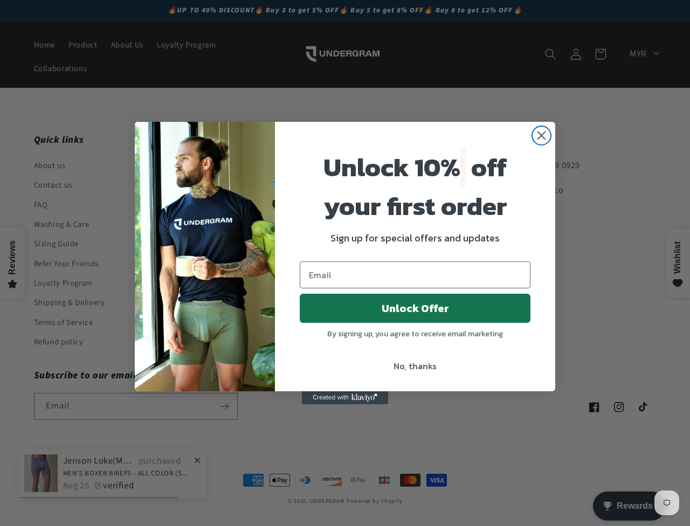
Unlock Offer (415, 308)
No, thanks (415, 365)
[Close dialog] (541, 135)
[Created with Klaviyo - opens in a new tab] (345, 397)
